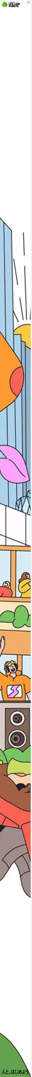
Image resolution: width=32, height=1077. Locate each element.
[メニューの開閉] (28, 2)
